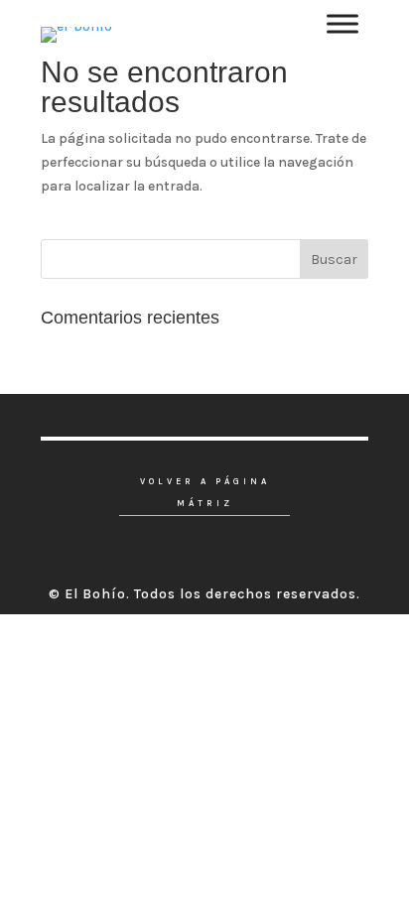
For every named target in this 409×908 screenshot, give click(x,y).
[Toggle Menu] (342, 23)
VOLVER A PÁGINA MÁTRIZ (205, 492)
